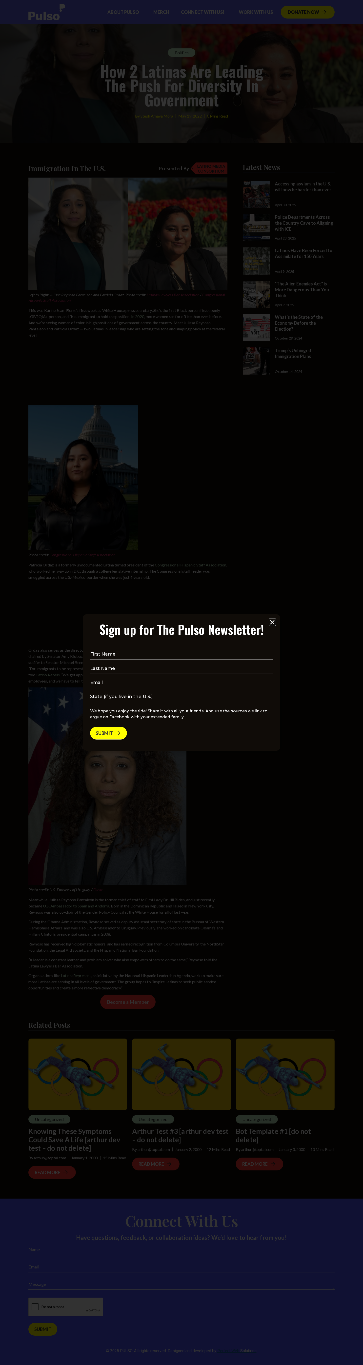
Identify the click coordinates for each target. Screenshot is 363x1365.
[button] (272, 622)
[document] (181, 682)
